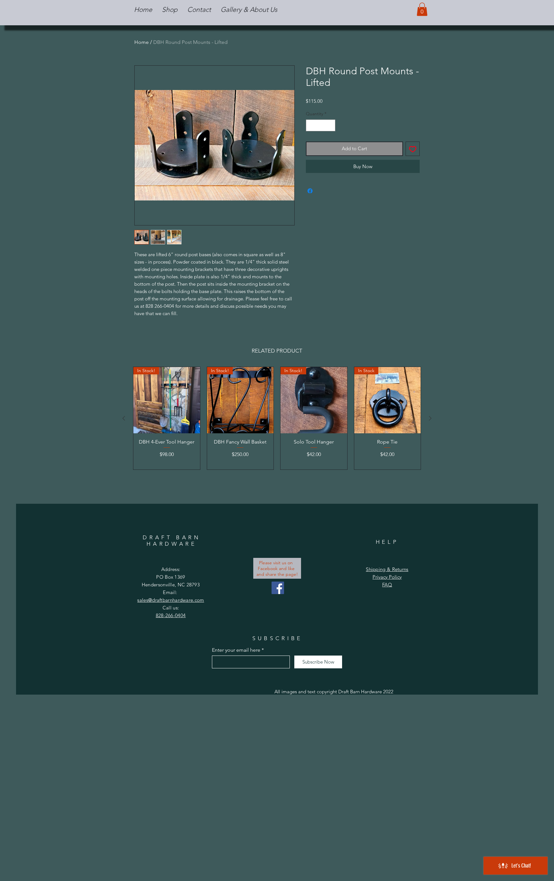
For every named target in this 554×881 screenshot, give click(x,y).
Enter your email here (236, 650)
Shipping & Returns (387, 569)
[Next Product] (430, 418)
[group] (277, 418)
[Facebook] (278, 588)
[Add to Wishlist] (413, 149)
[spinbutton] (320, 125)
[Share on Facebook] (310, 191)
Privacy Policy (387, 577)
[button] (169, 9)
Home (141, 42)
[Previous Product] (124, 418)
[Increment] (330, 125)
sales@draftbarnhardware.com (170, 600)
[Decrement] (311, 125)
